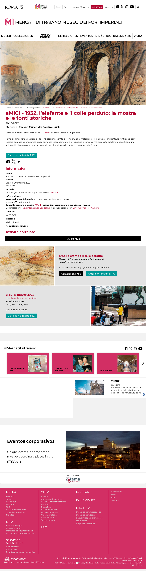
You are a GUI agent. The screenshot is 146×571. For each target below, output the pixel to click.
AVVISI (38, 205)
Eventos (86, 36)
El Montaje (11, 502)
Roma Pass (46, 507)
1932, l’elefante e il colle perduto (81, 255)
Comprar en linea (71, 273)
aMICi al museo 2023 (20, 294)
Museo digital (45, 36)
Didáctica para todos (33, 108)
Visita (138, 36)
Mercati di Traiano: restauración (20, 533)
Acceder (109, 7)
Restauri (10, 504)
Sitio (9, 522)
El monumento (13, 528)
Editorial (10, 496)
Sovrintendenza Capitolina (36, 208)
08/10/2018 (127, 389)
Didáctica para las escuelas (88, 512)
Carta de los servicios (15, 512)
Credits (120, 563)
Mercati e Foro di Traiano (33, 562)
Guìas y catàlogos (49, 515)
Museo (6, 36)
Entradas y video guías (51, 499)
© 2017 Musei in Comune (64, 563)
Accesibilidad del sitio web (133, 564)
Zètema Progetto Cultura (86, 208)
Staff (8, 507)
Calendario (122, 36)
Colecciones (23, 36)
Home (8, 108)
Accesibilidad (47, 517)
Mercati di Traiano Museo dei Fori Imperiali (68, 22)
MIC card (45, 132)
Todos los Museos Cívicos (75, 7)
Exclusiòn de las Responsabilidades (101, 563)
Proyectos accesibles (85, 523)
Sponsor (115, 500)
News (113, 494)
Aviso (113, 497)
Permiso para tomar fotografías (20, 552)
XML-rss (139, 565)
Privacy (82, 563)
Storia (9, 499)
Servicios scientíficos (15, 541)
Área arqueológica (14, 525)
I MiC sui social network (62, 369)
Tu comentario (48, 520)
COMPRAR (97, 7)
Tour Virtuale (106, 371)
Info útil (44, 496)
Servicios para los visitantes (53, 502)
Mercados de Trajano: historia (19, 531)
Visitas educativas (49, 509)
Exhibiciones (68, 36)
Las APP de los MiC (49, 512)
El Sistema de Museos (16, 509)
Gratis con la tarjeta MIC (21, 155)
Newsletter (11, 515)
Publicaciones (12, 547)
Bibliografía (11, 549)
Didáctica (103, 36)
